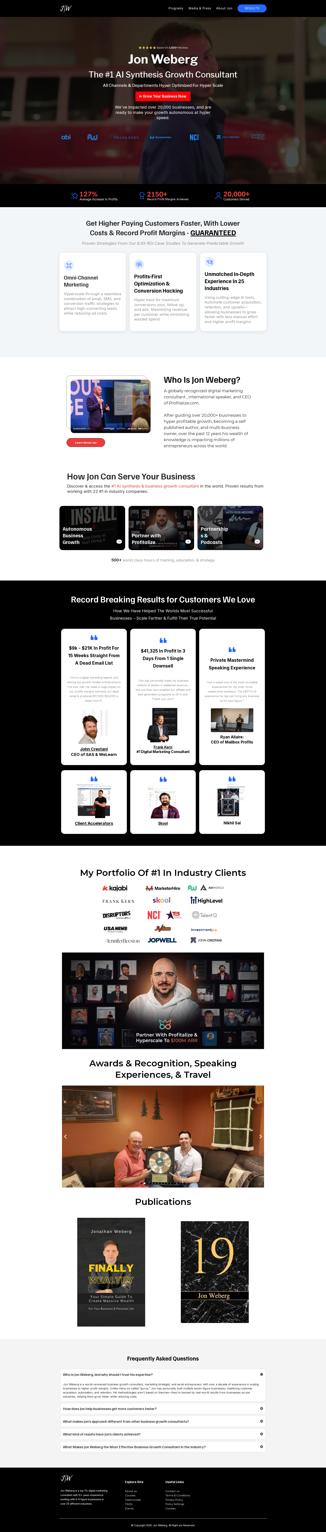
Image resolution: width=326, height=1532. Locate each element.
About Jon (224, 8)
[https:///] (91, 1478)
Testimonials (133, 1499)
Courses (130, 1495)
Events (129, 1508)
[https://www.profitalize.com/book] (107, 543)
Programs (175, 8)
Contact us (172, 1491)
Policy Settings (174, 1504)
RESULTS (252, 8)
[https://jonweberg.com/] (65, 8)
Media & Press (199, 8)
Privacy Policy (174, 1499)
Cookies (170, 1508)
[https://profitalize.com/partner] (176, 543)
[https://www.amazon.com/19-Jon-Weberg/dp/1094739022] (215, 1272)
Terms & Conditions (177, 1495)
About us (131, 1491)
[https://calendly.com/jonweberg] (245, 543)
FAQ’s (128, 1504)
